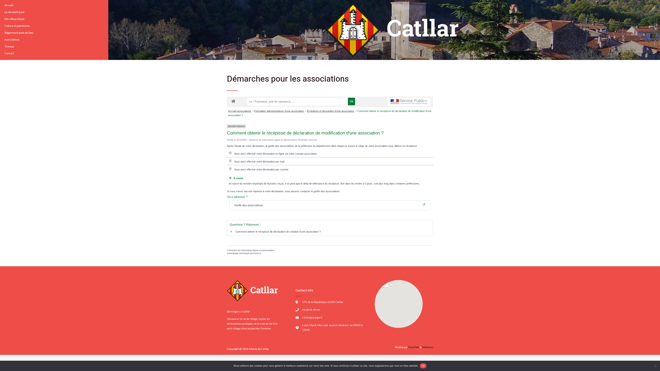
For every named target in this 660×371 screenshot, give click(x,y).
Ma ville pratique (14, 18)
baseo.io (257, 253)
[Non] (655, 366)
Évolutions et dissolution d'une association (331, 111)
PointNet (413, 347)
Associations (12, 39)
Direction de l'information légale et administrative (251, 250)
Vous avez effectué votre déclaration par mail (258, 161)
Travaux (9, 46)
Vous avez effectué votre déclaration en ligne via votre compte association (275, 153)
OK (423, 365)
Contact (9, 53)
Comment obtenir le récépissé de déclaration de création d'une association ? (278, 231)
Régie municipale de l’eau (19, 32)
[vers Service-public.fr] (409, 102)
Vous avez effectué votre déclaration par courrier (260, 169)
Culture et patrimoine (17, 25)
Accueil (8, 5)
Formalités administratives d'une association (279, 111)
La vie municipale (14, 12)
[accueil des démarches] (233, 101)
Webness (427, 347)
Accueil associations (240, 111)
